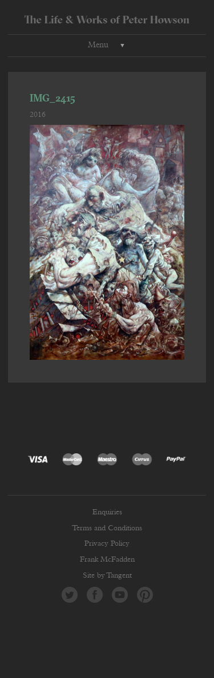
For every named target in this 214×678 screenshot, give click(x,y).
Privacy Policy (107, 543)
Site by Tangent (107, 575)
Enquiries (107, 512)
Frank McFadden (107, 559)
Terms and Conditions (107, 528)
